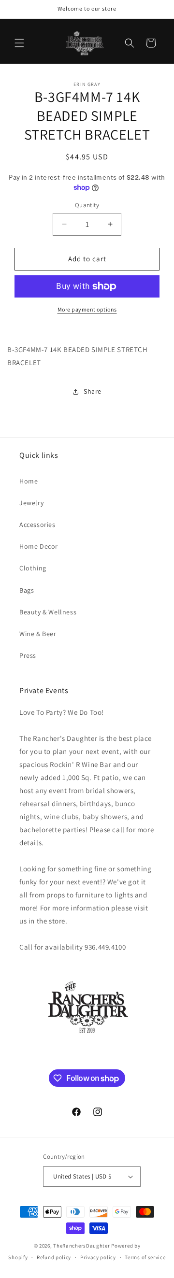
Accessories (37, 524)
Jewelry (31, 502)
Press (27, 655)
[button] (19, 43)
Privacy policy (98, 1257)
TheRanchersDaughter (81, 1245)
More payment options (87, 309)
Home (28, 481)
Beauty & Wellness (47, 612)
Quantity (87, 205)
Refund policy (54, 1257)
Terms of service (145, 1257)
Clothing (32, 568)
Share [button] (93, 391)
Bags (26, 590)
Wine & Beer (38, 633)
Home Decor (38, 546)
